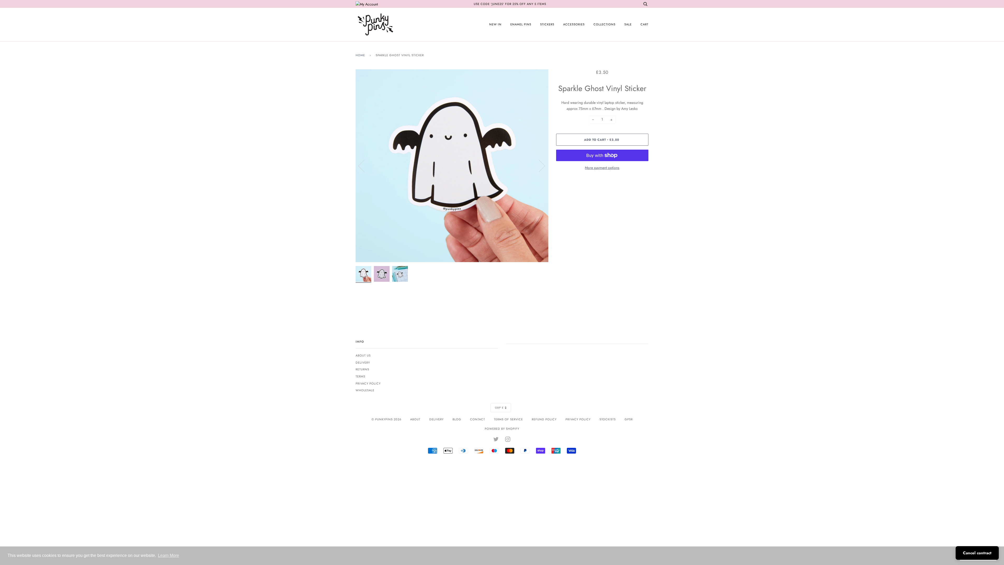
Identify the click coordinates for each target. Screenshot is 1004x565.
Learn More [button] (168, 555)
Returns (362, 369)
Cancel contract (977, 553)
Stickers (547, 24)
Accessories (574, 24)
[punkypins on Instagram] (508, 440)
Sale (628, 24)
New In (495, 24)
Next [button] (538, 165)
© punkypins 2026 (386, 419)
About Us (363, 355)
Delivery (363, 362)
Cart (644, 24)
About (415, 419)
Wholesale (365, 390)
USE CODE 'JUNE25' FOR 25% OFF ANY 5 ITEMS (510, 4)
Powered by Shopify (502, 429)
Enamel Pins (520, 24)
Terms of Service (508, 419)
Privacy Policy (368, 383)
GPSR (629, 419)
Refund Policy (544, 419)
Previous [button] (364, 165)
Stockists (608, 419)
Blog (457, 419)
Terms (360, 376)
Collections (604, 24)
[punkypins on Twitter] (496, 440)
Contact (477, 419)
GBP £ (499, 408)
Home (360, 55)
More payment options (602, 167)
